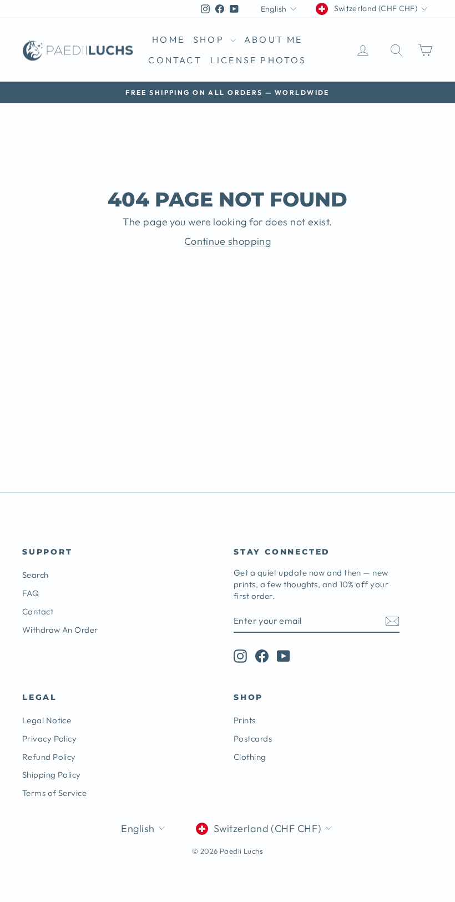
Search (35, 575)
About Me (273, 39)
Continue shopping (227, 241)
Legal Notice (46, 720)
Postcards (253, 738)
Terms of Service (54, 793)
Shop (210, 39)
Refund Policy (49, 757)
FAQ (30, 593)
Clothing (250, 757)
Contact (174, 59)
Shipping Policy (51, 774)
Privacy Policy (49, 738)
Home (168, 39)
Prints (245, 720)
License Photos (258, 59)
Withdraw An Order (60, 629)
